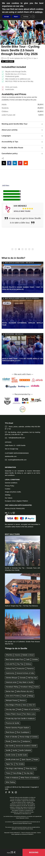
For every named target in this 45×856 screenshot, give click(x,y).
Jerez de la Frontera (13, 696)
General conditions (11, 483)
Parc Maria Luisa (29, 714)
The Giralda (20, 764)
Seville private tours (13, 759)
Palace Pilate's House (13, 714)
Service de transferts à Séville (26, 746)
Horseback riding (26, 687)
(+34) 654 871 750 (17, 434)
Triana (8, 773)
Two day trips (28, 773)
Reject (16, 16)
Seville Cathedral (25, 750)
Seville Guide (22, 755)
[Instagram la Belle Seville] (16, 792)
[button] (34, 852)
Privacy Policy (9, 486)
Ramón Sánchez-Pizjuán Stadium (17, 728)
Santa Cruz (16, 741)
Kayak (24, 696)
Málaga (30, 696)
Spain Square (26, 759)
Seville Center (11, 755)
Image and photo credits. (13, 492)
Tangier (35, 759)
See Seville (10, 746)
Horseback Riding (12, 687)
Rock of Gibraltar (12, 737)
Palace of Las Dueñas (31, 709)
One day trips (10, 709)
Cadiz (28, 659)
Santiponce (26, 741)
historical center (11, 682)
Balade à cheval (28, 655)
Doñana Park (10, 669)
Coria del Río (10, 664)
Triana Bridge (17, 773)
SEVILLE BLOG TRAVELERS (15, 508)
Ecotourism (21, 669)
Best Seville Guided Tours (15, 659)
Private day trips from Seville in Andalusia (20, 718)
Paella (19, 709)
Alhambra (9, 655)
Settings (25, 16)
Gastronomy (10, 673)
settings (38, 12)
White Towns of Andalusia (29, 778)
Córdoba (35, 659)
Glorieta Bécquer (12, 678)
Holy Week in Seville (26, 682)
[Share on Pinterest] (20, 163)
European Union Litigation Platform (16, 501)
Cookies (7, 489)
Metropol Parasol (12, 700)
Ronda (8, 741)
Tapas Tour (9, 764)
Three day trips (30, 768)
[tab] (12, 249)
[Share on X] (4, 163)
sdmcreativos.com (26, 813)
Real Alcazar (10, 732)
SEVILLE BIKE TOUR (21, 211)
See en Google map (11, 449)
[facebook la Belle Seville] (6, 792)
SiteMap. (8, 495)
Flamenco (30, 669)
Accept (6, 16)
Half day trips (32, 678)
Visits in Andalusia (12, 778)
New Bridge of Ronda (13, 705)
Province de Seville (12, 723)
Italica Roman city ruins (24, 691)
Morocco (23, 700)
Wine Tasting (10, 782)
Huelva (36, 687)
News (25, 705)
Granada (23, 678)
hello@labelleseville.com (16, 438)
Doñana (28, 664)
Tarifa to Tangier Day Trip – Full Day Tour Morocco (21, 606)
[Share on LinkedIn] (15, 163)
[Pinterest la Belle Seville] (9, 792)
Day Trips (20, 664)
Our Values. (9, 498)
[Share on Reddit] (25, 163)
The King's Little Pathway (14, 768)
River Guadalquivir (23, 732)
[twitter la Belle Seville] (13, 792)
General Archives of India (25, 673)
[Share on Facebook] (9, 163)
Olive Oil (32, 705)
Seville (8, 750)
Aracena (17, 655)
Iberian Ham (10, 691)
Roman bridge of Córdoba (29, 737)
